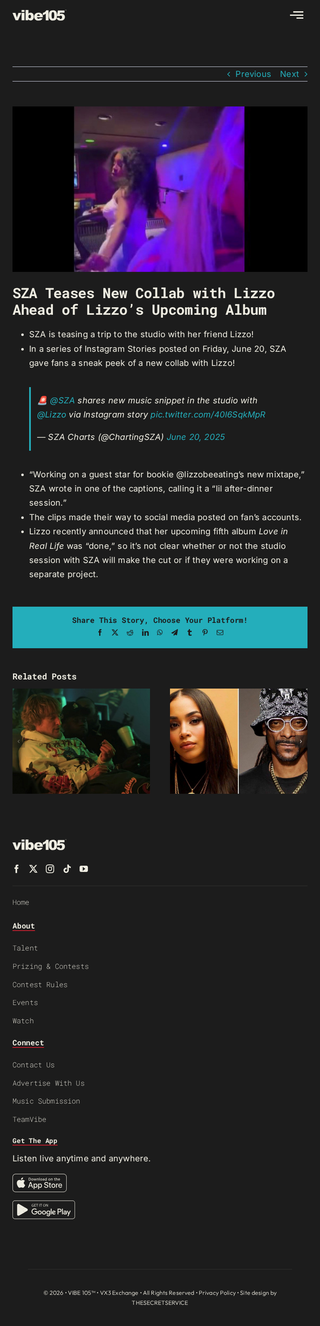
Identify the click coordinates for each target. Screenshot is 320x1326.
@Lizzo (51, 415)
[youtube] (84, 869)
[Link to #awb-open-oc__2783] (296, 15)
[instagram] (50, 869)
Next (289, 74)
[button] (18, 741)
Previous (253, 74)
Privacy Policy (217, 1292)
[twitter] (33, 869)
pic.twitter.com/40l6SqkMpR (207, 415)
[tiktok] (67, 869)
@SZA (62, 400)
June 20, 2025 (196, 437)
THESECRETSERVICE (160, 1302)
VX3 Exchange (119, 1292)
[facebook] (16, 869)
